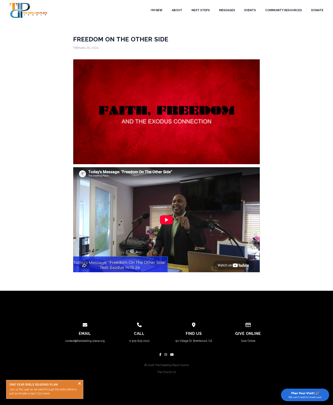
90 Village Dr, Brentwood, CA (194, 340)
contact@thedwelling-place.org (85, 340)
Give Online (248, 340)
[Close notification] (79, 384)
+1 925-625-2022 (139, 340)
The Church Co (166, 372)
